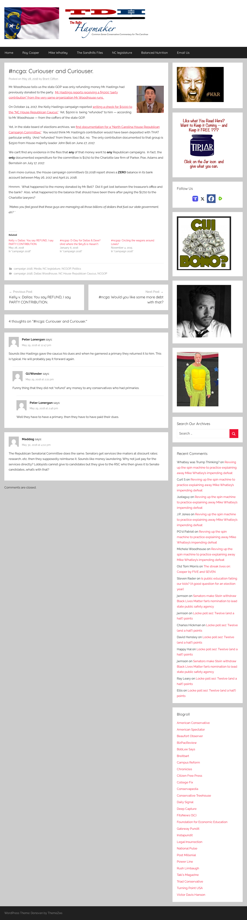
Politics (76, 268)
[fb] (211, 198)
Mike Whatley (58, 52)
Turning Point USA (190, 888)
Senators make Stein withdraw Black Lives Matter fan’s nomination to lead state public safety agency (207, 601)
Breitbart (183, 756)
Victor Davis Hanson (191, 894)
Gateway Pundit (188, 828)
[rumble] (220, 198)
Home (9, 52)
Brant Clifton (50, 79)
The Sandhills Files (90, 52)
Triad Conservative (190, 881)
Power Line (185, 861)
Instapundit (185, 835)
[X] (202, 198)
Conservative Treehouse (194, 795)
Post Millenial (186, 855)
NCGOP (66, 268)
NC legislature (122, 52)
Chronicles (184, 769)
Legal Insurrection (189, 842)
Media (37, 268)
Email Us (183, 52)
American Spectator (191, 729)
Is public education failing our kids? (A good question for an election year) (207, 584)
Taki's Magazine (188, 875)
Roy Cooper (30, 52)
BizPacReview (187, 743)
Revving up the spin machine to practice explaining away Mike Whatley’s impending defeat (207, 467)
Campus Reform (188, 762)
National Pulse (187, 848)
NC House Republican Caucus (77, 273)
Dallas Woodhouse (45, 273)
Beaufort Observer (190, 736)
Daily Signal (185, 802)
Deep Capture (187, 809)
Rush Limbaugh (188, 868)
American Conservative (193, 723)
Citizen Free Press (189, 775)
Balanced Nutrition (154, 52)
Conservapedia (187, 789)
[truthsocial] (195, 198)
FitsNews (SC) (187, 815)
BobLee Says (186, 749)
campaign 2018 (23, 268)
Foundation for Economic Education (202, 822)
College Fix (185, 782)
